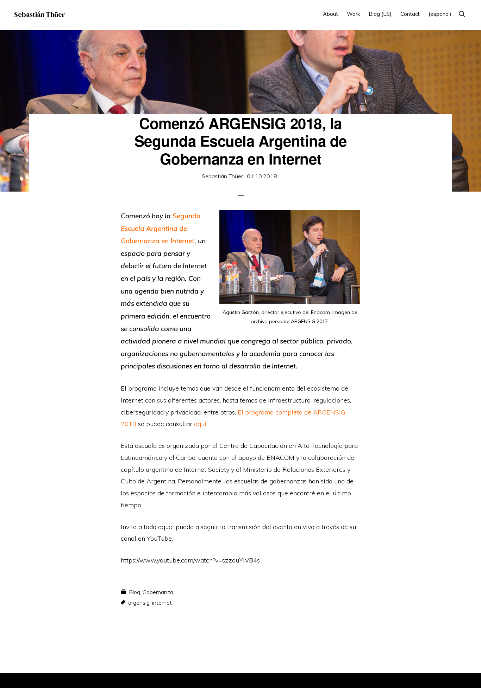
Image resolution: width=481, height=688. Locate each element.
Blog (134, 592)
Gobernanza (158, 592)
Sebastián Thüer (39, 14)
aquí (200, 424)
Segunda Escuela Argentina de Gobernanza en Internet (161, 228)
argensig (139, 602)
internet (162, 602)
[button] (462, 14)
